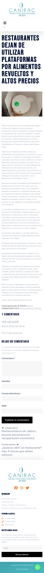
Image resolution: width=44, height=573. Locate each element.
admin (30, 306)
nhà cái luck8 (10, 321)
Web (4, 406)
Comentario (8, 358)
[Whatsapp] (38, 567)
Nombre (6, 381)
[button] (4, 23)
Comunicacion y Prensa (30, 308)
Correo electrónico (11, 393)
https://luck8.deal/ (15, 333)
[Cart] (4, 27)
